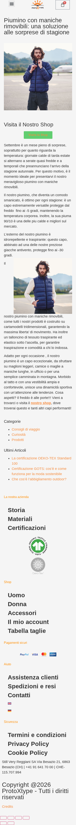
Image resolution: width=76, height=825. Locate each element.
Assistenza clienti (33, 677)
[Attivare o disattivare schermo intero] (11, 818)
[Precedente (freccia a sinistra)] (3, 823)
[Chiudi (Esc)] (26, 818)
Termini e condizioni (37, 735)
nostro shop (41, 403)
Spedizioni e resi (32, 686)
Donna (17, 604)
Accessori (22, 613)
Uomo (16, 595)
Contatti (19, 695)
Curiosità (19, 435)
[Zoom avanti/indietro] (3, 818)
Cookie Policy (28, 752)
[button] (11, 4)
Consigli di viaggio (26, 429)
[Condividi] (18, 818)
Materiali (20, 519)
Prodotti (18, 440)
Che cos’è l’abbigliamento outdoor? (39, 479)
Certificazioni (27, 528)
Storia (16, 510)
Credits (7, 807)
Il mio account (28, 622)
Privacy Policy (28, 743)
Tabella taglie (27, 630)
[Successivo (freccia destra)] (11, 823)
